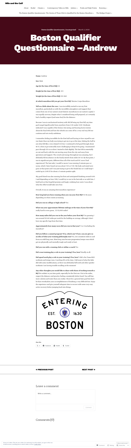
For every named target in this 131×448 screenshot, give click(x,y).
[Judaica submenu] (77, 8)
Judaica (73, 8)
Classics (40, 8)
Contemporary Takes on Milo (58, 8)
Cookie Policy (37, 444)
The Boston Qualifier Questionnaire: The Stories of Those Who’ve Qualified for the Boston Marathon (56, 13)
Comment (89, 407)
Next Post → (88, 369)
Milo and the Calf (14, 3)
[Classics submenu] (44, 8)
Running (102, 8)
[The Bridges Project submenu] (111, 13)
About (26, 8)
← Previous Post (45, 369)
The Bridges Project (103, 13)
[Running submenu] (106, 8)
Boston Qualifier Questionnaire (53, 30)
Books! (33, 8)
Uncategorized (70, 30)
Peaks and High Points (88, 8)
